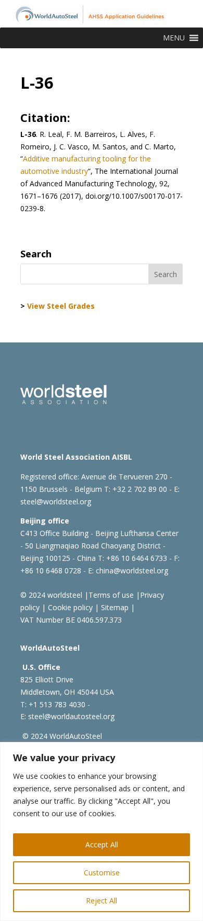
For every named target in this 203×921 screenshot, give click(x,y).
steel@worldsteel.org (55, 501)
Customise (102, 872)
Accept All (101, 844)
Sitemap (114, 607)
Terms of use (111, 595)
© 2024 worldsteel (51, 595)
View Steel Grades (61, 306)
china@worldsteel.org (132, 570)
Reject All (101, 900)
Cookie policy (69, 607)
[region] (101, 831)
